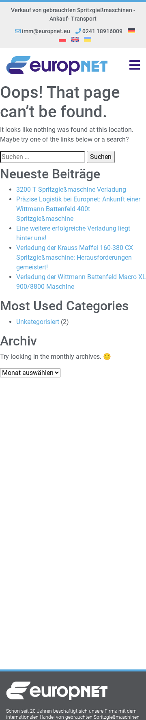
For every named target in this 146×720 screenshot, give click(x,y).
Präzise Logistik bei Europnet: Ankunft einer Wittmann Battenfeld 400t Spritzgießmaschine (78, 208)
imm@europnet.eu (46, 31)
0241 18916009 (101, 31)
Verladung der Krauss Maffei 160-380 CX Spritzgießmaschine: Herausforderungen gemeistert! (74, 257)
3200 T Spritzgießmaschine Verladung (71, 189)
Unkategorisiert (37, 322)
